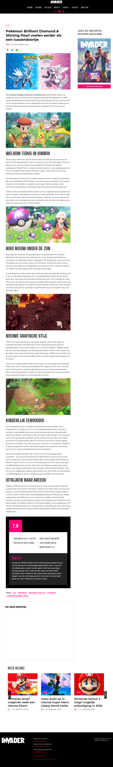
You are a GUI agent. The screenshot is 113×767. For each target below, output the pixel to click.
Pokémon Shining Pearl (18, 596)
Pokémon (51, 593)
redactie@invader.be (41, 746)
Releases (48, 7)
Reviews (38, 7)
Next (105, 695)
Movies (57, 7)
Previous (9, 695)
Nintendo (22, 593)
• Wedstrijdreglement (41, 759)
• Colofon (53, 759)
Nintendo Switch (37, 593)
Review (7, 25)
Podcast (75, 7)
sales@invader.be (40, 752)
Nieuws (30, 7)
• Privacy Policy (38, 756)
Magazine (85, 7)
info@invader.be (39, 741)
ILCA (14, 593)
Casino (65, 7)
